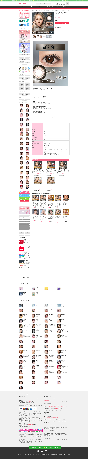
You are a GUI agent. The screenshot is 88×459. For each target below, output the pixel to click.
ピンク (26, 72)
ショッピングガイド (38, 454)
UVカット (24, 100)
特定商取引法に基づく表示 (45, 454)
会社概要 (64, 454)
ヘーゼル (29, 72)
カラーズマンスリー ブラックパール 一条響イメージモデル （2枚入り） (35, 218)
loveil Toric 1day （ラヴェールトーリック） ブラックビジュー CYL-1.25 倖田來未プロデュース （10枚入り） (43, 204)
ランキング (48, 6)
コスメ (31, 6)
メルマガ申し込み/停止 (26, 454)
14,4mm (22, 78)
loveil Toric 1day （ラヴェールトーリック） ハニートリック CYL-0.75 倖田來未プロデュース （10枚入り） (35, 204)
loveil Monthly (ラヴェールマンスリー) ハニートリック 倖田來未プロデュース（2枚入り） (66, 218)
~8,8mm (27, 94)
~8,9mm (24, 95)
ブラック (20, 69)
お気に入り (60, 4)
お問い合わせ (68, 454)
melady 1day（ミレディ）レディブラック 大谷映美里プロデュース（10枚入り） (51, 218)
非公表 (27, 89)
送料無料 (40, 10)
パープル (23, 72)
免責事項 (60, 454)
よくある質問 (32, 454)
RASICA (22, 235)
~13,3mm (21, 85)
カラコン (23, 6)
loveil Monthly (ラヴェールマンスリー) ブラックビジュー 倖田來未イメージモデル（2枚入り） (50, 204)
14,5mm (27, 78)
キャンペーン (65, 6)
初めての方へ (19, 454)
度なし (27, 57)
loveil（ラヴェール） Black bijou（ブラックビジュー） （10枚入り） (65, 203)
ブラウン (23, 69)
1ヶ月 (24, 64)
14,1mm (27, 75)
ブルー (29, 69)
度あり (22, 57)
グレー (26, 69)
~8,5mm (22, 93)
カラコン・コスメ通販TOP (35, 10)
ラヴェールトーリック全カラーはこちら (50, 117)
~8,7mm (22, 94)
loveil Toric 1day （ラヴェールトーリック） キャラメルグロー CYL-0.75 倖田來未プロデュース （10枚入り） (58, 218)
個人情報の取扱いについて (54, 454)
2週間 (27, 62)
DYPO (27, 235)
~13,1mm (27, 84)
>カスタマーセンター (64, 401)
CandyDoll (22, 232)
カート (64, 4)
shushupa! (22, 233)
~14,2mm (21, 89)
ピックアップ (56, 6)
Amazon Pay (26, 260)
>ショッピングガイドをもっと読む (62, 439)
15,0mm (24, 79)
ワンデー (22, 62)
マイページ (57, 4)
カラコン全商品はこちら (24, 54)
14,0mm (22, 75)
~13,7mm (21, 88)
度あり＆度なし (24, 59)
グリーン (20, 72)
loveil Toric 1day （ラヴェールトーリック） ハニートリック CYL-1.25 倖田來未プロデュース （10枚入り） (58, 204)
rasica (27, 233)
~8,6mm (27, 93)
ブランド (40, 6)
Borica (27, 232)
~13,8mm (27, 88)
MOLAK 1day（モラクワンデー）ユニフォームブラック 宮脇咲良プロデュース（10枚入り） (43, 218)
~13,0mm (21, 84)
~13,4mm (27, 85)
